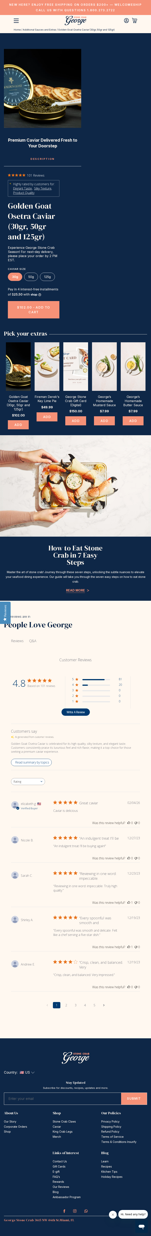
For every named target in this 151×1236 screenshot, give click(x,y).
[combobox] (28, 781)
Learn (105, 1161)
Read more (75, 590)
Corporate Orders (15, 1126)
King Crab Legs (63, 1131)
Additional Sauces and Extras (39, 29)
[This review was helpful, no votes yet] (128, 823)
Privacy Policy (110, 1121)
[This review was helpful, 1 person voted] (128, 902)
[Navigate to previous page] (47, 1005)
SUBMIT (134, 1098)
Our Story (10, 1121)
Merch (57, 1136)
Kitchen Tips (109, 1171)
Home (17, 29)
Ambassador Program (67, 1197)
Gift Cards (59, 1166)
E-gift (56, 1171)
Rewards (58, 1181)
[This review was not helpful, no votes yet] (135, 823)
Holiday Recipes (111, 1176)
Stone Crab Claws (64, 1121)
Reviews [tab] (17, 640)
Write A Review (76, 712)
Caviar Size (17, 268)
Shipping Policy (111, 1126)
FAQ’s (56, 1176)
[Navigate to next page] (104, 1005)
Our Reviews (61, 1186)
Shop (7, 1131)
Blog (56, 1192)
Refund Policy (110, 1131)
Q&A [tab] (32, 640)
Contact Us (60, 1161)
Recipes (106, 1166)
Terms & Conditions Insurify (118, 1141)
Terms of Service (112, 1136)
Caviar (57, 1126)
